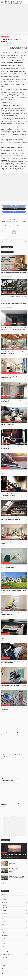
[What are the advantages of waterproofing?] (14, 461)
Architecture (4, 293)
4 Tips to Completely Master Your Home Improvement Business (11, 779)
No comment (9, 276)
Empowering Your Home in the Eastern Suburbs (13, 590)
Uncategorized (16, 269)
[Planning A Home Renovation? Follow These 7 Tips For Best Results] (14, 841)
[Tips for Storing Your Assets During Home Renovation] (14, 745)
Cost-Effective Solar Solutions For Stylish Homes (13, 685)
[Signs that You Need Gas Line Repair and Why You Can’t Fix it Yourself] (14, 817)
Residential (4, 324)
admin (3, 43)
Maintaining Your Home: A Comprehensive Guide (14, 732)
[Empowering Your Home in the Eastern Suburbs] (14, 580)
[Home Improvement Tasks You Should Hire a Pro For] (14, 890)
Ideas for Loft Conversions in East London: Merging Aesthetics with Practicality (12, 518)
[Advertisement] (14, 18)
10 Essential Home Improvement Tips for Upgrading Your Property (11, 613)
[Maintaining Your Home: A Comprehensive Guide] (14, 722)
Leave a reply (6, 247)
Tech (3, 948)
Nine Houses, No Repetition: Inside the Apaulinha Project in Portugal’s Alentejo (17, 966)
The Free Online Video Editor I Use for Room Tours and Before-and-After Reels (13, 951)
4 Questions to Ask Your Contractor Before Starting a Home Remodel (12, 494)
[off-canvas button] (2, 2)
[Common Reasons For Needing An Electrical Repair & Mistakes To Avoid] (14, 556)
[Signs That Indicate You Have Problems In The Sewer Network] (14, 437)
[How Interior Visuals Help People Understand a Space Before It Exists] (14, 366)
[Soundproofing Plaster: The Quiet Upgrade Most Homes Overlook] (14, 390)
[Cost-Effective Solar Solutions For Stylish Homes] (14, 675)
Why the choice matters (7, 424)
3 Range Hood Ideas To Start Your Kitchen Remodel (14, 221)
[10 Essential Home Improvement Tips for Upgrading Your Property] (14, 603)
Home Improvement (5, 36)
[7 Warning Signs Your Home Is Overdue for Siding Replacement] (14, 287)
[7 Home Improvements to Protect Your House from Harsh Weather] (14, 865)
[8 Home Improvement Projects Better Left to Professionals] (14, 698)
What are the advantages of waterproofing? (12, 471)
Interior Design (20, 293)
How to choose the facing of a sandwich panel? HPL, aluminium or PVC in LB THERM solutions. (13, 328)
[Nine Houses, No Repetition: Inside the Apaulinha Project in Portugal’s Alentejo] (4, 966)
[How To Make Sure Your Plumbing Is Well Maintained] (14, 793)
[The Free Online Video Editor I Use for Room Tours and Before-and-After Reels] (14, 947)
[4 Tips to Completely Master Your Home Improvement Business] (14, 769)
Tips (11, 269)
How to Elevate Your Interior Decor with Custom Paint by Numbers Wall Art (13, 304)
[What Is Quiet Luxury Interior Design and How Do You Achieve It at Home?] (14, 342)
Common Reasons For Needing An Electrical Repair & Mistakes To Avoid (12, 566)
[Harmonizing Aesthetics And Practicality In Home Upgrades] (14, 532)
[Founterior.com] (14, 1)
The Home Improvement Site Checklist (14, 225)
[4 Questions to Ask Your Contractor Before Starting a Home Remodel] (14, 484)
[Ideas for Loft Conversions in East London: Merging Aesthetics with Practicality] (14, 508)
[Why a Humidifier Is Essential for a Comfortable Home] (14, 263)
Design (3, 348)
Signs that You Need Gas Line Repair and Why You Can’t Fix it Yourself (13, 827)
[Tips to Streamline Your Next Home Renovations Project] (14, 627)
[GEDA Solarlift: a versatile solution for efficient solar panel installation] (14, 651)
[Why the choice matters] (14, 414)
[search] (26, 2)
